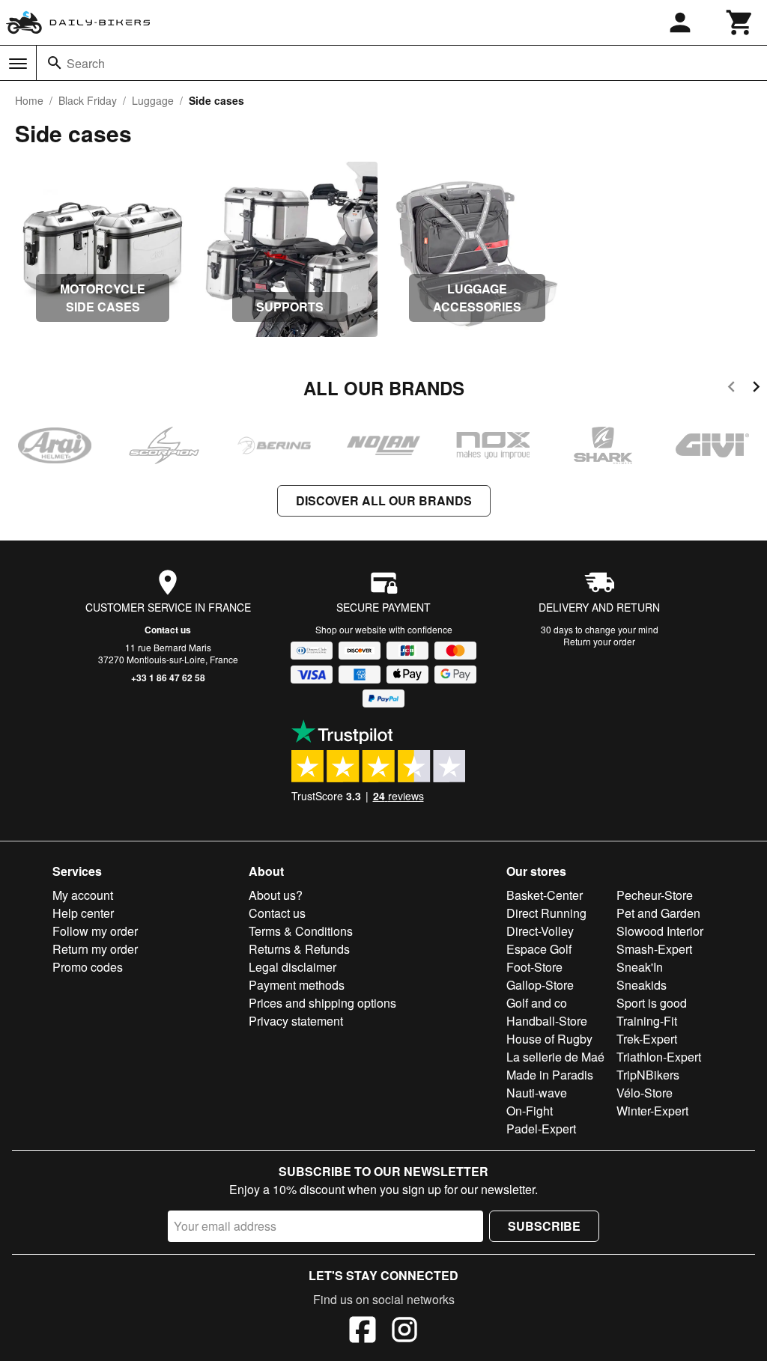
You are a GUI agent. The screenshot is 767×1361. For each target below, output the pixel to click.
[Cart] (740, 22)
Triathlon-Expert (658, 1056)
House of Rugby (549, 1038)
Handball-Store (546, 1020)
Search (86, 63)
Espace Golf (539, 948)
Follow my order (95, 931)
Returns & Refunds (299, 948)
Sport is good (651, 1002)
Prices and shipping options (322, 1002)
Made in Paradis (549, 1074)
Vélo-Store (644, 1092)
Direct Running (546, 913)
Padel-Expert (541, 1128)
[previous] (731, 389)
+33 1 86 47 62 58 (168, 677)
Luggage (153, 100)
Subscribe (544, 1225)
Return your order (599, 641)
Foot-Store (534, 966)
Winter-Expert (652, 1110)
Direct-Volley (540, 931)
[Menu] (18, 64)
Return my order (95, 948)
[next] (756, 389)
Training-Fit (646, 1020)
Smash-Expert (654, 948)
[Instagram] (404, 1332)
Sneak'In (639, 966)
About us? (276, 895)
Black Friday (87, 100)
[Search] (55, 63)
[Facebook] (363, 1332)
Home (29, 100)
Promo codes (87, 966)
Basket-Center (544, 895)
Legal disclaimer (292, 966)
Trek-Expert (646, 1038)
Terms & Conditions (301, 931)
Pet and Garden (658, 913)
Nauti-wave (536, 1092)
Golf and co (536, 1002)
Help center (83, 913)
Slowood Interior (659, 931)
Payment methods (297, 984)
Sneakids (641, 984)
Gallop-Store (540, 984)
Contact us (168, 630)
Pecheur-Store (654, 895)
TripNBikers (647, 1074)
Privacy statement (296, 1020)
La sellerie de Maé (555, 1056)
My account (82, 895)
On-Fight (529, 1110)
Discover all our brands (384, 500)
